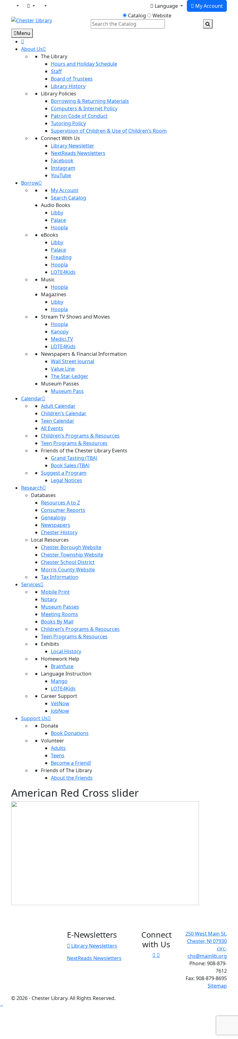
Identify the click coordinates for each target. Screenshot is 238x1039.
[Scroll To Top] (1, 1005)
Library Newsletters (93, 945)
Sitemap (217, 985)
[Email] (31, 6)
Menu (23, 33)
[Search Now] (208, 24)
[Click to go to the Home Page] (31, 19)
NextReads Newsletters (94, 958)
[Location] (17, 6)
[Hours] (55, 6)
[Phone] (45, 6)
